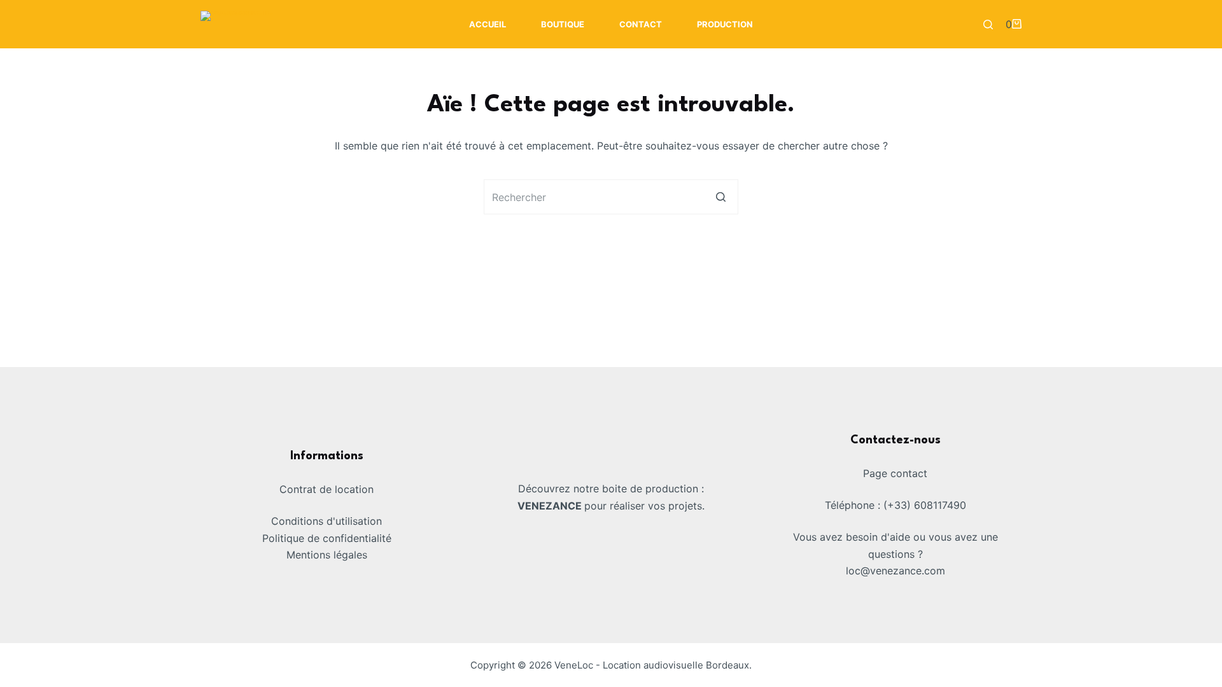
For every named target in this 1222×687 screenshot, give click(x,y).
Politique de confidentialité (326, 538)
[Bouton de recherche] (720, 196)
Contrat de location (326, 489)
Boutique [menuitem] (562, 24)
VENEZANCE (550, 505)
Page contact (895, 473)
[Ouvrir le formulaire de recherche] (988, 24)
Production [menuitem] (725, 24)
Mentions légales (326, 554)
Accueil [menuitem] (487, 24)
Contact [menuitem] (640, 24)
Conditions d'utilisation (326, 521)
